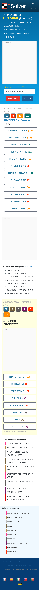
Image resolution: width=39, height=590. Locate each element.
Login (32, 3)
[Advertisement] (19, 62)
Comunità (22, 562)
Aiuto (31, 562)
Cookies (13, 562)
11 (27, 115)
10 (20, 115)
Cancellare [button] (13, 98)
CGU (5, 562)
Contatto (10, 565)
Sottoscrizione (21, 565)
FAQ (30, 565)
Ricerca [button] (27, 98)
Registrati (33, 8)
